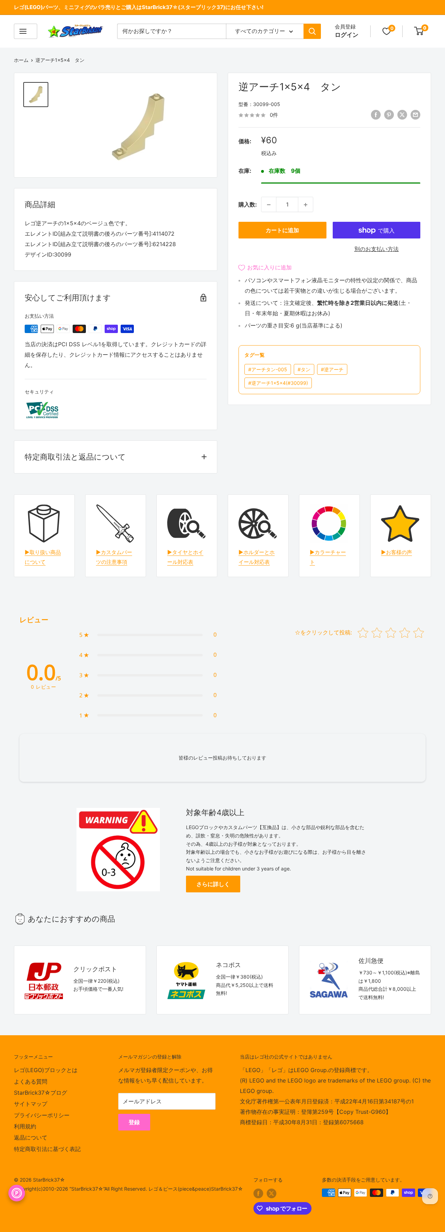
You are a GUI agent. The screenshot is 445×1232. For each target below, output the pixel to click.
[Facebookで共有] (376, 115)
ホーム (21, 60)
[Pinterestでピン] (389, 115)
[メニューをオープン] (25, 31)
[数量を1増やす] (305, 204)
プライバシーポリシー (42, 1115)
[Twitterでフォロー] (271, 1193)
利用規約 (25, 1126)
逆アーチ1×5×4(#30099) (278, 383)
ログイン (346, 34)
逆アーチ (332, 369)
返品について (30, 1137)
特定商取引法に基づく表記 (47, 1148)
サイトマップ (30, 1103)
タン (304, 369)
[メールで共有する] (415, 115)
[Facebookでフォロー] (258, 1193)
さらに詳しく (213, 884)
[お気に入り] (386, 31)
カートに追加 (282, 230)
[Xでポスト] (402, 115)
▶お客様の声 (396, 552)
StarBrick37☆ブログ (40, 1092)
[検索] (312, 31)
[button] (147, 634)
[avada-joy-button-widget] (16, 1193)
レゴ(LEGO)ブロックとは (46, 1070)
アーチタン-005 (267, 369)
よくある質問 (30, 1081)
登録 (134, 1122)
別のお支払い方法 (376, 249)
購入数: (247, 204)
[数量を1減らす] (268, 204)
